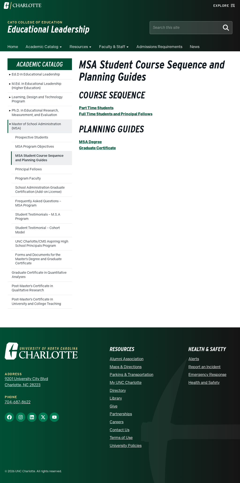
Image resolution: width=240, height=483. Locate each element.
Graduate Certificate (97, 148)
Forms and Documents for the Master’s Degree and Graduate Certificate (38, 259)
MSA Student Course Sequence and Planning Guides (39, 158)
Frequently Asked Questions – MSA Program (38, 203)
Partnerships (121, 414)
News (194, 47)
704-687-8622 (17, 402)
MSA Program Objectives (34, 147)
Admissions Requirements (159, 47)
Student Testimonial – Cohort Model (37, 230)
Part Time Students (96, 108)
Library (116, 398)
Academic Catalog (42, 47)
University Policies (126, 445)
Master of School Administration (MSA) (36, 126)
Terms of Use (121, 437)
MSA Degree (90, 142)
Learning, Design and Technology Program (37, 99)
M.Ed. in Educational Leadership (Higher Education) (36, 86)
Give (113, 406)
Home (13, 47)
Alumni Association (126, 359)
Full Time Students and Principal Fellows (115, 114)
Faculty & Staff (112, 47)
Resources (79, 47)
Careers (117, 422)
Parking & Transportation (131, 374)
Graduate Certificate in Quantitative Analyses (39, 275)
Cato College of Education (35, 22)
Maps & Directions (126, 367)
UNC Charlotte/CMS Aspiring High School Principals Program (41, 244)
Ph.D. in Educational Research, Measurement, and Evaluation (35, 113)
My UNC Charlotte (126, 382)
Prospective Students (31, 137)
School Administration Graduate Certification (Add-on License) (40, 190)
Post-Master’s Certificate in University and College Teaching (36, 301)
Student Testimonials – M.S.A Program (37, 217)
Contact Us (119, 430)
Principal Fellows (28, 169)
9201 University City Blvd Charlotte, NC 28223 (26, 382)
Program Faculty (28, 178)
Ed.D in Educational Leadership (36, 74)
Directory (118, 390)
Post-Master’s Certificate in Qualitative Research (32, 288)
